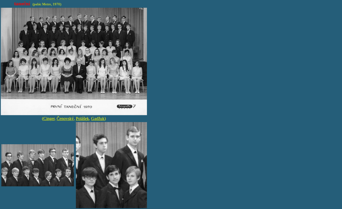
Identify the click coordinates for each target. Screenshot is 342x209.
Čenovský (65, 118)
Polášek (82, 118)
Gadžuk (97, 118)
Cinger (49, 118)
